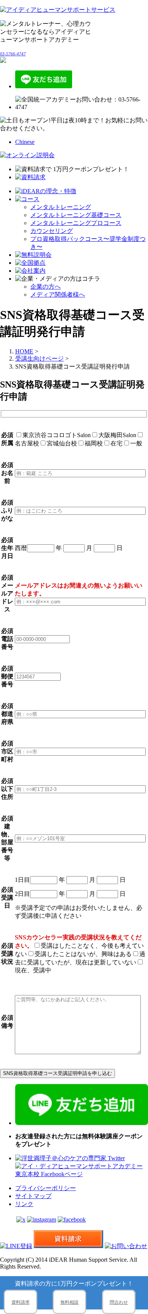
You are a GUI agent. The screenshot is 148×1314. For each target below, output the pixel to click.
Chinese (25, 142)
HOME (24, 351)
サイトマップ (33, 1196)
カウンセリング (51, 231)
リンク (24, 1204)
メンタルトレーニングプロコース (75, 223)
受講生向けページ (39, 358)
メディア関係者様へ (57, 294)
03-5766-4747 (13, 54)
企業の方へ (45, 286)
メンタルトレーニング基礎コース (75, 215)
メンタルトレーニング (60, 207)
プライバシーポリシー (45, 1188)
